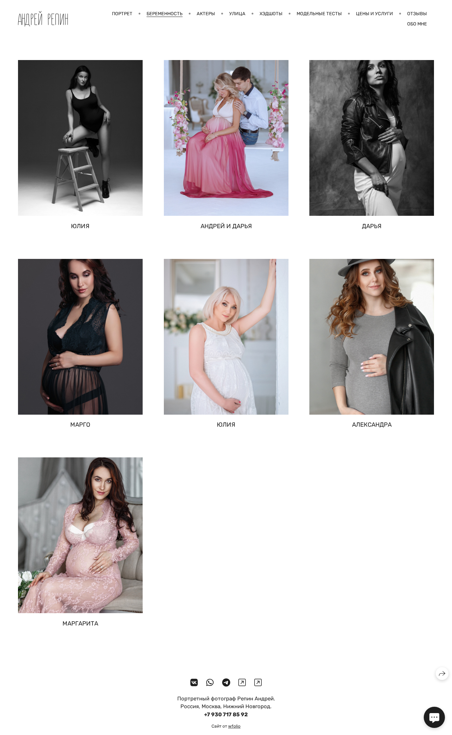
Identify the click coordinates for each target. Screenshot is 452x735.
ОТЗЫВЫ (417, 13)
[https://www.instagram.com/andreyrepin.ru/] (242, 683)
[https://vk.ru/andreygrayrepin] (194, 683)
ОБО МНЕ (417, 23)
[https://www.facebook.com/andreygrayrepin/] (258, 683)
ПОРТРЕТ (122, 13)
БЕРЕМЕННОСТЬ (165, 13)
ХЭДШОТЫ (271, 13)
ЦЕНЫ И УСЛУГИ (374, 13)
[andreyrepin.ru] (43, 18)
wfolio (234, 726)
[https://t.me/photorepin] (226, 683)
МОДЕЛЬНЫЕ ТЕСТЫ (319, 13)
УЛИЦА (237, 13)
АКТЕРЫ (206, 13)
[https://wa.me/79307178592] (210, 683)
